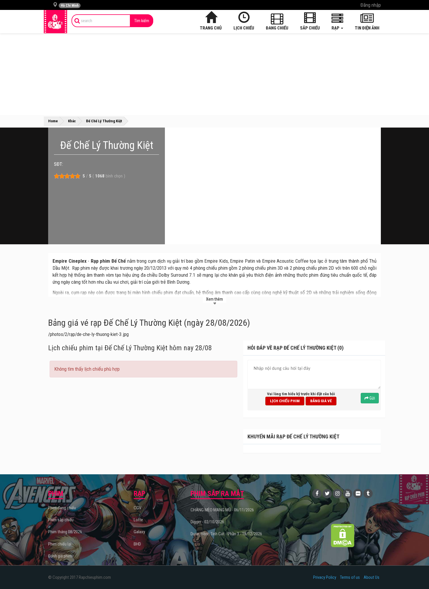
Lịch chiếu (243, 28)
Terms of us (350, 577)
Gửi (372, 398)
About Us (371, 577)
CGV (137, 507)
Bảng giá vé (321, 400)
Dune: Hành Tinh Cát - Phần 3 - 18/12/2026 (226, 533)
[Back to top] (415, 572)
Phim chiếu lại (59, 544)
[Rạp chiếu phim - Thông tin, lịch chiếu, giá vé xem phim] (55, 21)
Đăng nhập (370, 5)
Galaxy (139, 531)
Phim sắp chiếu (61, 519)
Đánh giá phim (60, 556)
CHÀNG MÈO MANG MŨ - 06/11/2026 (222, 510)
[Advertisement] (214, 74)
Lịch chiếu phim (285, 400)
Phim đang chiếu (62, 507)
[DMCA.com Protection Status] (343, 535)
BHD (137, 544)
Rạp (336, 28)
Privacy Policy (324, 577)
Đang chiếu (277, 28)
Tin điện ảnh (367, 28)
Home (53, 121)
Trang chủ (211, 28)
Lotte (138, 519)
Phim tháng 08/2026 (65, 531)
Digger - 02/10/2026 (207, 521)
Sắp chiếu (310, 28)
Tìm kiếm (141, 20)
